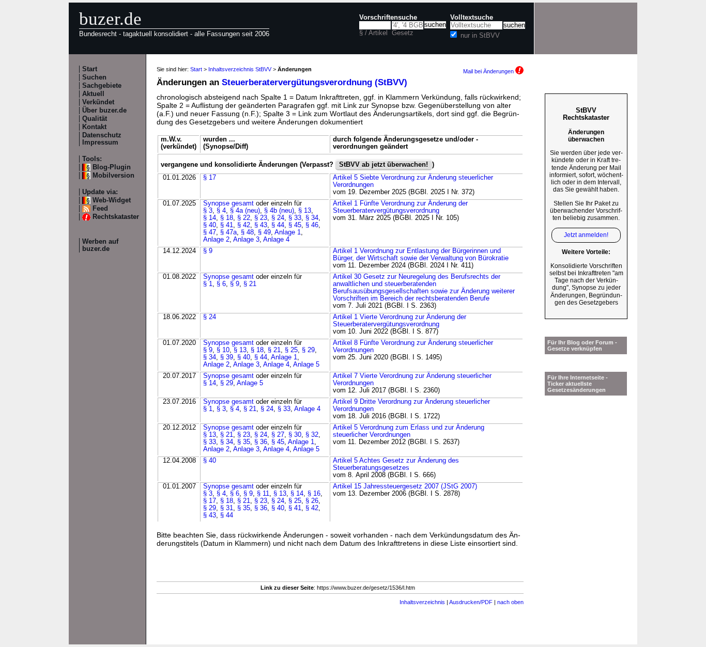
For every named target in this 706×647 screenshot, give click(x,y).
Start (89, 69)
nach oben (510, 602)
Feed (100, 208)
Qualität (94, 118)
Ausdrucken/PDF (471, 602)
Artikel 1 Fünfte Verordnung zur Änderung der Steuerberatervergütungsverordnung (400, 207)
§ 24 (277, 218)
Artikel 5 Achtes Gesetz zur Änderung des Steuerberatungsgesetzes (396, 464)
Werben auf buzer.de (100, 245)
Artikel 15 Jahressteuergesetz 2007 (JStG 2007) (405, 486)
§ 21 (249, 284)
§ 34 (311, 218)
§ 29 (308, 350)
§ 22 (243, 218)
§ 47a (228, 232)
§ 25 (291, 350)
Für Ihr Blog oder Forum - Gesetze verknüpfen (582, 345)
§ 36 (260, 442)
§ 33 (294, 218)
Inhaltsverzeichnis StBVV (239, 69)
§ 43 (260, 225)
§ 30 (294, 434)
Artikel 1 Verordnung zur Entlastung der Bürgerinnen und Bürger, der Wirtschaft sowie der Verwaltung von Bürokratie (421, 254)
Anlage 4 (276, 239)
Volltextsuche (471, 17)
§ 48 (247, 232)
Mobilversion (113, 175)
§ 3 (207, 210)
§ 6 (221, 284)
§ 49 (264, 232)
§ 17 (209, 177)
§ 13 (304, 210)
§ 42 (243, 225)
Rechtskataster (116, 216)
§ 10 (223, 350)
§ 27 (277, 434)
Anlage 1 (287, 232)
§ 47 (209, 232)
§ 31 (226, 508)
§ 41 (226, 225)
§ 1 (207, 284)
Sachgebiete (101, 85)
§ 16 (314, 493)
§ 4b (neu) (279, 210)
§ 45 (294, 225)
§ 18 (226, 218)
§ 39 (226, 357)
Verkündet (98, 102)
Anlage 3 (246, 239)
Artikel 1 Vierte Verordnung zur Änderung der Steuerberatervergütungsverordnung (399, 320)
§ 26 (311, 500)
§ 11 (263, 493)
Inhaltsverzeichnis (422, 602)
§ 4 (221, 210)
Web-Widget (112, 200)
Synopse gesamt (228, 203)
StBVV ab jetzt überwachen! (383, 164)
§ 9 (207, 251)
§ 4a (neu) (245, 210)
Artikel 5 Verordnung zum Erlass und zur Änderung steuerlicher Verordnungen (408, 431)
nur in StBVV (480, 35)
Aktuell (93, 94)
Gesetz (402, 33)
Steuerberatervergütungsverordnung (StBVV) (314, 82)
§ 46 (311, 225)
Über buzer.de (104, 110)
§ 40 (209, 225)
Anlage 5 (306, 364)
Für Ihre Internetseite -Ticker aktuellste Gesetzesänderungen (577, 383)
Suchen (94, 77)
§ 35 (243, 442)
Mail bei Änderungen (489, 71)
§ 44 (277, 225)
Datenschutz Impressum (101, 139)
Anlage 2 (216, 239)
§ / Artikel (373, 33)
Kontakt (94, 127)
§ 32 (311, 434)
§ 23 (260, 218)
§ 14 (209, 218)
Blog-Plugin (112, 167)
